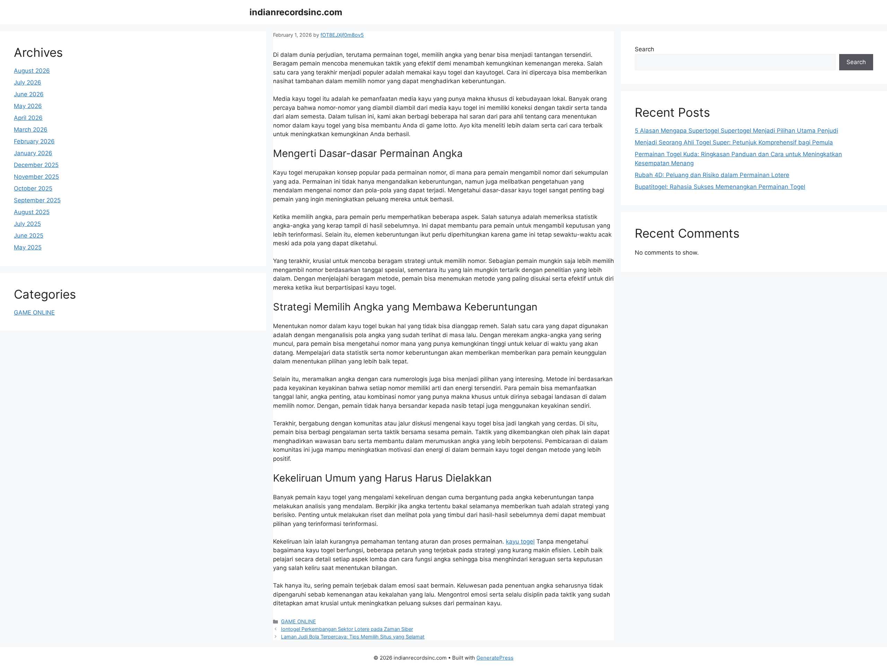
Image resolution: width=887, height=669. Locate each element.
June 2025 (28, 235)
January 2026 (33, 153)
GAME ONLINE (298, 621)
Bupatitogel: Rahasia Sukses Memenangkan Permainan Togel (720, 186)
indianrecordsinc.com (295, 12)
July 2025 (27, 223)
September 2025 (37, 200)
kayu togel (520, 541)
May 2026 (28, 106)
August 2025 (32, 212)
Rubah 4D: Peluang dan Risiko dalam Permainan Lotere (712, 174)
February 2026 (34, 141)
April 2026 (28, 117)
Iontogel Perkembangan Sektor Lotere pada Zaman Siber (347, 629)
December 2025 (36, 164)
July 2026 (27, 82)
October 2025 (33, 188)
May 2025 (28, 247)
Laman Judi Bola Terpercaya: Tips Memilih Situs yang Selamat (352, 637)
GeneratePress (494, 657)
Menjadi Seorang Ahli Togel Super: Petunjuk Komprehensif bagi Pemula (734, 142)
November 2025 (36, 176)
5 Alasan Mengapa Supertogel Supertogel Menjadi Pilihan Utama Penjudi (736, 130)
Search (644, 49)
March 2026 (30, 129)
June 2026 (29, 94)
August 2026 (32, 70)
